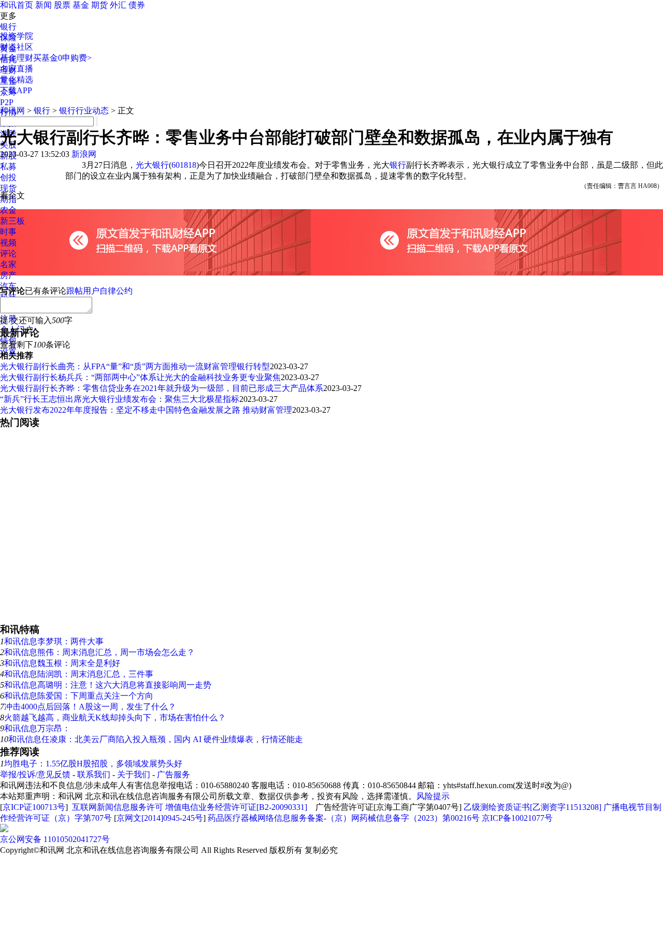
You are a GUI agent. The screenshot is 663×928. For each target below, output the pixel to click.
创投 (8, 177)
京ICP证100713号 (34, 807)
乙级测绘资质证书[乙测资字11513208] (532, 807)
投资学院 (16, 36)
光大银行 (152, 165)
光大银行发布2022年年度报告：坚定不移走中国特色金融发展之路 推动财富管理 (146, 409)
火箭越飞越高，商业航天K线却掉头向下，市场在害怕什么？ (115, 717)
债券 (136, 5)
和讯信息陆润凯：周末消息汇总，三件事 (78, 674)
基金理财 (16, 57)
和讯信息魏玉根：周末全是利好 (62, 663)
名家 (8, 264)
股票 (62, 5)
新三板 (12, 220)
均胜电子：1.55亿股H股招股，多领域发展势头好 (93, 763)
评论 (8, 253)
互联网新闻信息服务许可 (117, 807)
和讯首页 (16, 5)
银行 (8, 26)
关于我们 (133, 774)
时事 (8, 231)
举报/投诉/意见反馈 (35, 774)
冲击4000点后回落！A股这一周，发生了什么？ (90, 706)
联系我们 (93, 774)
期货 (99, 5)
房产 (8, 275)
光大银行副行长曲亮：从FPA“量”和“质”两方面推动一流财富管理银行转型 (135, 366)
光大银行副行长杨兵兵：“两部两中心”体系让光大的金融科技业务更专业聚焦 (140, 377)
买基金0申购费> (62, 57)
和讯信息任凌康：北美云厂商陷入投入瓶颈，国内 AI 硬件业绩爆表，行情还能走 (155, 739)
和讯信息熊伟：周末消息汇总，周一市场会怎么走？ (99, 652)
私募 (8, 166)
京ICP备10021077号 (517, 818)
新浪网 (83, 154)
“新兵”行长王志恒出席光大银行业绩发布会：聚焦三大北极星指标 (119, 399)
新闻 (43, 5)
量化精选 (16, 79)
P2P (6, 102)
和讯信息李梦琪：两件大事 (54, 641)
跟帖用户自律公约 (99, 290)
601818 (183, 165)
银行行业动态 (84, 110)
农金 (8, 210)
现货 (8, 188)
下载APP (16, 90)
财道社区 (16, 46)
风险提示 (433, 796)
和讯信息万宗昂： (37, 728)
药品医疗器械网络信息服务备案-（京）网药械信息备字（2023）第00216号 (344, 818)
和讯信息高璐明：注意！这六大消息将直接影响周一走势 (107, 684)
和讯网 (12, 110)
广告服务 (173, 774)
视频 (8, 242)
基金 (81, 5)
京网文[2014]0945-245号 (160, 818)
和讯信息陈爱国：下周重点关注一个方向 (78, 695)
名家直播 (16, 68)
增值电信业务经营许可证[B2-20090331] (236, 807)
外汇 (118, 5)
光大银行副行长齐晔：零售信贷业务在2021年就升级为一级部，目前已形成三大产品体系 (161, 388)
